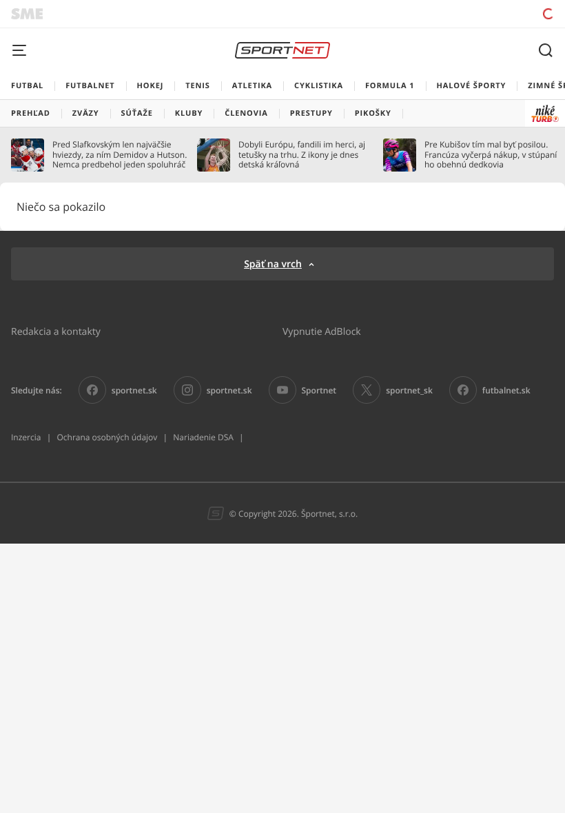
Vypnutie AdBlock (321, 331)
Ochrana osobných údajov (106, 437)
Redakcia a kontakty (56, 331)
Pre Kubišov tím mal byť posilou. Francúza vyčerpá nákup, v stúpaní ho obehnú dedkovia (490, 154)
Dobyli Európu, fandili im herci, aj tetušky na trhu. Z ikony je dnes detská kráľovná (301, 154)
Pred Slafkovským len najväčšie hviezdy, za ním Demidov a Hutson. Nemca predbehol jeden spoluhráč (119, 154)
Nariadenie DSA (203, 437)
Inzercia (26, 437)
